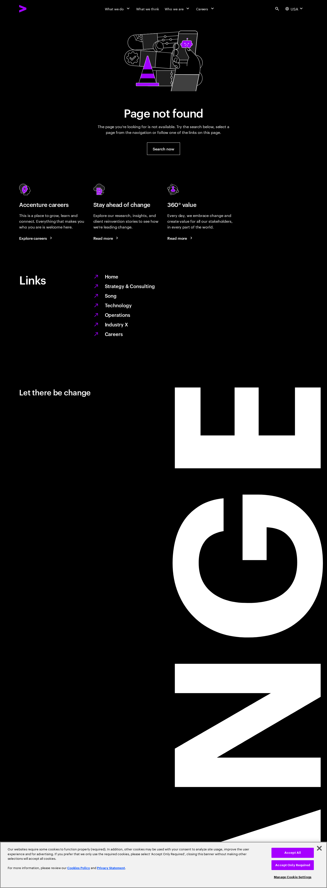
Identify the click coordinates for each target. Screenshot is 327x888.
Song (111, 295)
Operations (117, 314)
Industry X (116, 324)
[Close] (319, 848)
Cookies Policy (78, 868)
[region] (163, 865)
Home (111, 276)
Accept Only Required (292, 865)
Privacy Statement (111, 868)
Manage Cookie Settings (292, 877)
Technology (118, 305)
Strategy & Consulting (130, 286)
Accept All (292, 852)
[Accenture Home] (33, 8)
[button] (163, 148)
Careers (114, 333)
